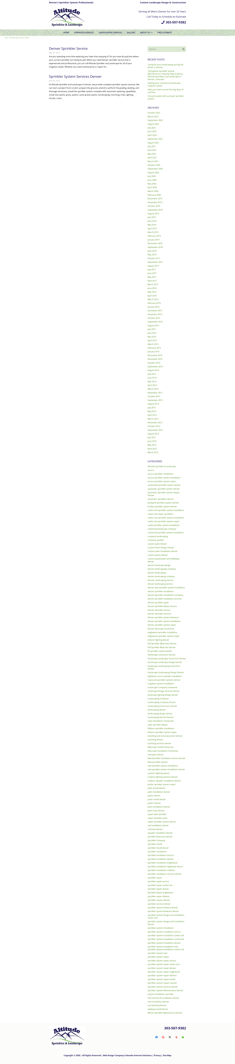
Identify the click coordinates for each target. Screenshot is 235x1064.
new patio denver (156, 754)
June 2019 (152, 221)
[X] (170, 1037)
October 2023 (154, 112)
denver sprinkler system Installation (164, 621)
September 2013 (155, 400)
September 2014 (155, 366)
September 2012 (155, 430)
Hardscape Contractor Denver (162, 654)
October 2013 (154, 396)
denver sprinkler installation (161, 591)
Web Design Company (113, 1055)
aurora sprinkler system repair (162, 481)
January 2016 (153, 307)
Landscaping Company (158, 698)
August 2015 (153, 325)
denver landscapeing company (162, 569)
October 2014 (154, 363)
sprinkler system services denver (163, 986)
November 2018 (155, 243)
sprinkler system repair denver (162, 968)
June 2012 (152, 441)
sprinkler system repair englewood (164, 971)
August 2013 (153, 404)
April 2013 (152, 415)
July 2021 (152, 146)
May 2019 (152, 224)
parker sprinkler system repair (162, 784)
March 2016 (153, 299)
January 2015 (153, 351)
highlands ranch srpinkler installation (165, 676)
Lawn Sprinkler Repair (158, 724)
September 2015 (155, 321)
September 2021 (155, 139)
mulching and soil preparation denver (165, 736)
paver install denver (157, 799)
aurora (151, 470)
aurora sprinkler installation (160, 474)
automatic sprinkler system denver (164, 488)
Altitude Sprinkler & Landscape (162, 466)
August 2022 (153, 124)
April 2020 (152, 187)
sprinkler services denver (159, 904)
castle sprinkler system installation (164, 525)
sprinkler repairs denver (159, 900)
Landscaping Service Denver (161, 717)
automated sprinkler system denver (164, 485)
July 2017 (152, 269)
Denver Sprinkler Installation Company (165, 595)
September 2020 (155, 168)
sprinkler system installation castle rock (166, 935)
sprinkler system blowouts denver (163, 911)
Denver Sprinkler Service (68, 48)
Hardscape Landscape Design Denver (165, 662)
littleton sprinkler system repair (162, 732)
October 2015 (154, 318)
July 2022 (152, 127)
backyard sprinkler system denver (163, 502)
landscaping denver (157, 709)
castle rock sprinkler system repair (163, 521)
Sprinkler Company (156, 840)
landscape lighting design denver (163, 695)
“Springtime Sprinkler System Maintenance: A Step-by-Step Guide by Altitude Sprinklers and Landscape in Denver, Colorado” (165, 75)
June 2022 (152, 131)
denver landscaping (157, 572)
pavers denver (154, 803)
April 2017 (152, 280)
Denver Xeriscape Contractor (161, 628)
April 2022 (152, 135)
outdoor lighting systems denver (163, 777)
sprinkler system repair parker (162, 979)
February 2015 (154, 348)
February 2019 (154, 236)
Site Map (167, 1055)
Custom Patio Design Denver (161, 547)
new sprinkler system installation (163, 765)
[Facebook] (156, 1037)
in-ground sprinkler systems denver (164, 680)
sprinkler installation (157, 851)
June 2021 (152, 150)
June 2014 (152, 377)
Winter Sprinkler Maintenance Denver (165, 1012)
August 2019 (153, 213)
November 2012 (155, 422)
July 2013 (152, 407)
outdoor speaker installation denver (164, 780)
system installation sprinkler (161, 994)
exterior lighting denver (158, 640)
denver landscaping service (160, 584)
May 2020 (152, 183)
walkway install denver (158, 1009)
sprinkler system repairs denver (162, 983)
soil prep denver (155, 829)
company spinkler (156, 540)
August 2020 (153, 172)
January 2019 (153, 239)
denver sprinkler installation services (165, 598)
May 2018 (152, 254)
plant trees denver (156, 810)
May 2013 (152, 411)
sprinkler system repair (158, 956)
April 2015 (152, 340)
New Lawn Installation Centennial (163, 751)
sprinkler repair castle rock (160, 885)
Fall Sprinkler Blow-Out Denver (162, 647)
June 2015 (152, 333)
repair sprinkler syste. (158, 818)
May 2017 (152, 277)
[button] (151, 32)
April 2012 (152, 448)
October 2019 (154, 206)
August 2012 (153, 433)
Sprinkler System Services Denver (75, 76)
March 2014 (153, 389)
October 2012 (154, 426)
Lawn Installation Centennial (161, 721)
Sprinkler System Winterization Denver (165, 990)
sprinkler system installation (161, 928)
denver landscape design (159, 565)
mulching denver (155, 739)
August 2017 (153, 265)
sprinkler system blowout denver (163, 907)
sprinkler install (155, 844)
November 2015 (155, 314)
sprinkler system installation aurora (164, 931)
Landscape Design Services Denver (164, 691)
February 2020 (154, 195)
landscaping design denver (160, 713)
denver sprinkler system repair (162, 625)
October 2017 (154, 258)
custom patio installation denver (163, 551)
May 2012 (152, 445)
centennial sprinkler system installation (166, 532)
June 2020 (152, 180)
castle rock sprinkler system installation (166, 517)
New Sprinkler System (158, 762)
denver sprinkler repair (158, 602)
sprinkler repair (155, 877)
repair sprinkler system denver (162, 821)
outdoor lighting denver (159, 773)
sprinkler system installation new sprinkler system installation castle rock (166, 948)
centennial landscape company (162, 529)
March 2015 (153, 344)
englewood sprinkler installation (162, 632)
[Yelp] (176, 1037)
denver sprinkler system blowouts (163, 617)
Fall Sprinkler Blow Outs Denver (162, 643)
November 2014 (155, 359)
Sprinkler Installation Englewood (162, 862)
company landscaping (158, 536)
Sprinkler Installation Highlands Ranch (165, 866)
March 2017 (153, 284)
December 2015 (155, 310)
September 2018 (155, 247)
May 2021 (152, 154)
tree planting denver (157, 1005)
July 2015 (152, 329)
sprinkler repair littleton (159, 896)
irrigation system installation (161, 683)
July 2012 (152, 437)
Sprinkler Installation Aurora (161, 855)
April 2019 (152, 228)
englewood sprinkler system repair (164, 636)
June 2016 (152, 288)
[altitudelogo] (67, 17)
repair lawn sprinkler (157, 814)
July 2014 (152, 374)
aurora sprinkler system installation (164, 477)
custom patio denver (157, 543)
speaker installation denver (160, 833)
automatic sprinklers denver (161, 499)
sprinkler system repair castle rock (163, 964)
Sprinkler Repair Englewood (160, 892)
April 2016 (152, 295)
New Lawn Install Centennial (160, 747)
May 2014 (152, 381)
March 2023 (153, 116)
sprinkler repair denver (158, 889)
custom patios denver (158, 555)
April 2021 (152, 157)
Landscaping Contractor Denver (162, 706)
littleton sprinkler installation (161, 728)
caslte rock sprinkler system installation (166, 510)
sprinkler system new (157, 953)
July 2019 (152, 217)
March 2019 (153, 232)
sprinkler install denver (158, 848)
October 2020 (154, 165)
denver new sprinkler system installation (166, 587)
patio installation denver (159, 792)
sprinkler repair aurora (158, 881)
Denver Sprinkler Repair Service (162, 606)
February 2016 (154, 303)
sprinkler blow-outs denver (160, 836)
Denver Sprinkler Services (159, 613)
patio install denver (156, 788)
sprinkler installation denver (161, 859)
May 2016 (152, 292)
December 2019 (155, 198)
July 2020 (152, 176)
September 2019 (155, 210)
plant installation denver (159, 806)
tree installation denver (158, 1001)
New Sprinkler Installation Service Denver (167, 758)
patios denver (154, 795)
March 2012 (153, 452)
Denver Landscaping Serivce (161, 580)
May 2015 (152, 336)
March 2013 (153, 418)
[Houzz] (183, 1037)
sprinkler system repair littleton (162, 975)
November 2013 (155, 392)
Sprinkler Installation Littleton (161, 870)
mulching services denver (159, 743)
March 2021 (153, 161)
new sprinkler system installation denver (166, 769)
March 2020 (153, 191)
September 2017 (155, 262)
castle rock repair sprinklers (160, 514)
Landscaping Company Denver (162, 702)
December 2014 (155, 355)
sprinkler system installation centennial (166, 939)
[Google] (163, 1037)
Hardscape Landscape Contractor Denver (167, 658)
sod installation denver (158, 825)
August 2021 (153, 142)
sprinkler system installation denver (164, 943)
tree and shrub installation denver (163, 998)
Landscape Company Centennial (162, 687)
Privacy (157, 1055)
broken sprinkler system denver (162, 506)
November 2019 (155, 202)
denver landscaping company (161, 576)
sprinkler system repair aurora (162, 960)
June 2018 (152, 251)
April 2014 (152, 385)
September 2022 (155, 120)
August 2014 (153, 370)
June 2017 (152, 273)
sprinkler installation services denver (165, 874)
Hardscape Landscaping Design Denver (166, 672)
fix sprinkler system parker (160, 651)
